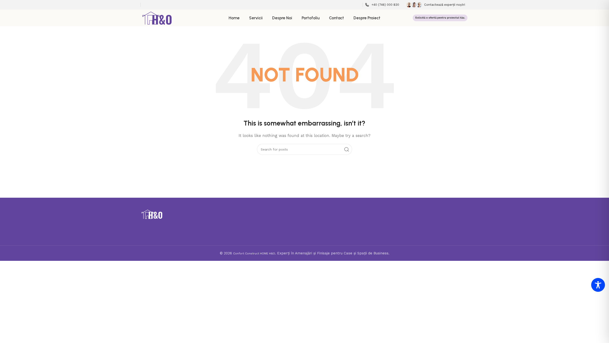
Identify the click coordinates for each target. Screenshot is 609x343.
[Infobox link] (382, 5)
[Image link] (152, 214)
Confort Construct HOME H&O (254, 253)
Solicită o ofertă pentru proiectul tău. (440, 17)
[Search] (346, 149)
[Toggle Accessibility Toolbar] (598, 284)
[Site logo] (157, 17)
